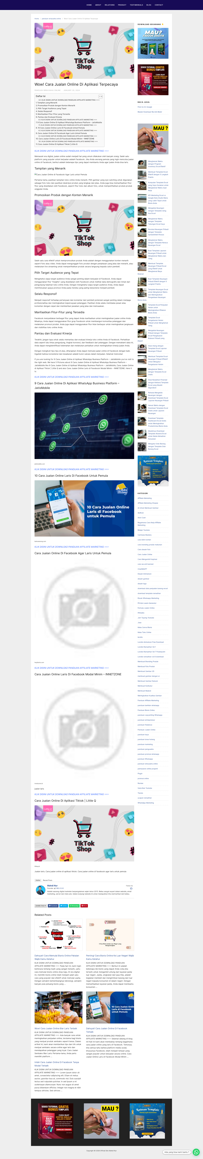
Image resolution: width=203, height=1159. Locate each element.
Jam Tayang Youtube (146, 618)
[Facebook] (131, 888)
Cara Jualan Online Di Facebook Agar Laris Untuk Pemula (62, 133)
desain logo (142, 584)
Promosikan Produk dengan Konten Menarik (56, 105)
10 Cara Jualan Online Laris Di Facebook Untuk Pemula (61, 128)
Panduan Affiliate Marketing (148, 700)
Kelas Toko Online (144, 632)
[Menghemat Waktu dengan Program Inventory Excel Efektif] (142, 165)
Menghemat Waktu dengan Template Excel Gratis (157, 371)
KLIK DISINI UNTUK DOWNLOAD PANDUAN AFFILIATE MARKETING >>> (71, 100)
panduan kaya (143, 735)
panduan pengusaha (146, 749)
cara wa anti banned (145, 564)
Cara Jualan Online (145, 554)
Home (89, 5)
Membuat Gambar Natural (148, 681)
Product (122, 5)
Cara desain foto (144, 549)
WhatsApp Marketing (146, 803)
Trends (140, 793)
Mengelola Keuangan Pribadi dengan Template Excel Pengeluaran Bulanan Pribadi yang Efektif (153, 335)
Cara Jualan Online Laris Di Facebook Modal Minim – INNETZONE (66, 139)
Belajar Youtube (144, 530)
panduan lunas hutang (146, 739)
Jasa (139, 623)
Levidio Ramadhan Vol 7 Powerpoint (151, 652)
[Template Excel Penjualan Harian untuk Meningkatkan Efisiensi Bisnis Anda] (142, 308)
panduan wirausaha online (51, 19)
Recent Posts (47, 880)
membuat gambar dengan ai (149, 676)
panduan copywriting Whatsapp (150, 715)
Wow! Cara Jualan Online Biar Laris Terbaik (56, 1028)
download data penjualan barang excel (153, 588)
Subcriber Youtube (145, 788)
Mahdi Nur (52, 885)
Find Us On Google (145, 107)
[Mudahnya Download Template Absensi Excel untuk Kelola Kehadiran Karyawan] (142, 434)
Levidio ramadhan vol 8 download (151, 657)
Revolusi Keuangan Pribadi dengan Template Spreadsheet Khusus (158, 232)
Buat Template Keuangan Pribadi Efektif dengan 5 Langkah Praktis (157, 281)
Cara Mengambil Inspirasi (147, 559)
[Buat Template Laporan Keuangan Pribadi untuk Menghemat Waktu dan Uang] (142, 254)
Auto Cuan (142, 518)
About (98, 5)
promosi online (143, 778)
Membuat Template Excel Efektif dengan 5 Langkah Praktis (158, 174)
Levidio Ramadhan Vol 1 (147, 647)
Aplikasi (141, 513)
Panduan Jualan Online (146, 730)
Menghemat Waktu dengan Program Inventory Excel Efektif (156, 164)
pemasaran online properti (148, 769)
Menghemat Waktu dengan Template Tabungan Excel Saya (156, 221)
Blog (148, 5)
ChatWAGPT (142, 569)
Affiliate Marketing (145, 498)
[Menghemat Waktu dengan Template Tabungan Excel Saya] (142, 222)
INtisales (141, 613)
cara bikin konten (144, 540)
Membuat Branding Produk (148, 661)
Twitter (64, 906)
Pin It (85, 906)
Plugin (140, 773)
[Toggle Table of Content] (99, 97)
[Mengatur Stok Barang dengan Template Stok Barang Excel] (142, 447)
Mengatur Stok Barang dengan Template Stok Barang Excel (157, 446)
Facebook (53, 906)
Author (38, 880)
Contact (159, 5)
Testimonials (136, 5)
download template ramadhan (149, 593)
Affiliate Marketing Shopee (148, 503)
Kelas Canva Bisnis (145, 627)
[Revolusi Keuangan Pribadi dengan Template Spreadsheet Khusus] (142, 233)
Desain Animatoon (144, 574)
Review (140, 783)
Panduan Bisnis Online (146, 710)
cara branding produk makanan (150, 545)
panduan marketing (145, 744)
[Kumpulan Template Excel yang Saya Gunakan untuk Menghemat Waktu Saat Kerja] (142, 186)
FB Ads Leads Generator (147, 603)
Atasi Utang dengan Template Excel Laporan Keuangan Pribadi (157, 348)
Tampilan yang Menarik (47, 103)
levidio (140, 637)
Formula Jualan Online (146, 608)
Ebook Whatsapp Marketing (148, 598)
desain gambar (143, 579)
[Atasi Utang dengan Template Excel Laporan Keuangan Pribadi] (142, 349)
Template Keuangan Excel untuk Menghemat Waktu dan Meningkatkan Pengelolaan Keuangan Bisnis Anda (153, 294)
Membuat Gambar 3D (146, 671)
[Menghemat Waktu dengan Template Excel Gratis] (142, 372)
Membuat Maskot (144, 691)
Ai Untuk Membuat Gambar (148, 508)
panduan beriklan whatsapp (148, 705)
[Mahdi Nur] (40, 894)
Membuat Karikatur (145, 686)
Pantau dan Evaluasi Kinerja (50, 117)
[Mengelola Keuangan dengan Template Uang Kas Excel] (142, 211)
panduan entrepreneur (146, 720)
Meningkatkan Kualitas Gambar (150, 696)
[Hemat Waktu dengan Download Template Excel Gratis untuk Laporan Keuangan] (142, 409)
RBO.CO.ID (60, 888)
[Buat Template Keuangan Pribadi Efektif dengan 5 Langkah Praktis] (142, 282)
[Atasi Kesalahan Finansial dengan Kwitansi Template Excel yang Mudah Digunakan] (142, 383)
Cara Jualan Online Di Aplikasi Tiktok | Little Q (57, 144)
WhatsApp (74, 906)
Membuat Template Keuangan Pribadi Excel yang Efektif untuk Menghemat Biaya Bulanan (152, 268)
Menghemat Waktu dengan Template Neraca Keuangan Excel (158, 242)
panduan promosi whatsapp (148, 754)
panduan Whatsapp (145, 759)
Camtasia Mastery (145, 535)
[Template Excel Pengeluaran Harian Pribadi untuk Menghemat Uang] (142, 321)
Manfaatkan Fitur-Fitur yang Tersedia (54, 114)
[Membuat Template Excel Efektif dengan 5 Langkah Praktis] (142, 175)
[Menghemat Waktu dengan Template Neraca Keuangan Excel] (142, 243)
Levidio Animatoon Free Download (151, 642)
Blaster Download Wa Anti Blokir (150, 112)
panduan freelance (145, 725)
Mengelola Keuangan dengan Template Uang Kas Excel (157, 210)
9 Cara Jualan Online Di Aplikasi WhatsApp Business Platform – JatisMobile (69, 122)
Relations (110, 5)
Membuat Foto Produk (146, 666)
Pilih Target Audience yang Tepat (52, 108)
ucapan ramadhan (145, 798)
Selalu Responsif (45, 111)
